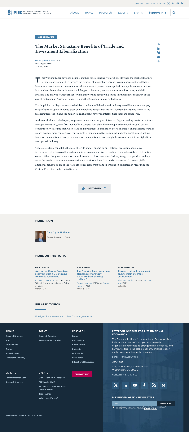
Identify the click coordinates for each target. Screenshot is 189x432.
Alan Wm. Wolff (126, 280)
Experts (11, 372)
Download (94, 188)
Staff (8, 340)
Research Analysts (14, 382)
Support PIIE (157, 12)
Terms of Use (24, 415)
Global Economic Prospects (52, 378)
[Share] (159, 61)
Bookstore (150, 3)
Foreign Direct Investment (49, 316)
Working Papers (46, 37)
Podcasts (76, 349)
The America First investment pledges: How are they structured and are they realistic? (94, 275)
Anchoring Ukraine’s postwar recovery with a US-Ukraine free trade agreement (51, 273)
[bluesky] (163, 385)
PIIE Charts (77, 358)
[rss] (154, 385)
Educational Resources (83, 362)
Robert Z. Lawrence (45, 280)
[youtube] (134, 385)
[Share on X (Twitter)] (159, 44)
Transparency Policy (15, 358)
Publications (78, 340)
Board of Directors (14, 336)
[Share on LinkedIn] (159, 48)
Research (78, 331)
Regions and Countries (50, 340)
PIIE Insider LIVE (47, 382)
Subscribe (161, 3)
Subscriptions (12, 353)
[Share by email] (159, 57)
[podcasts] (144, 385)
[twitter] (115, 385)
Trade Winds (45, 394)
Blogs (75, 336)
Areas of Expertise (47, 336)
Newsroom (139, 3)
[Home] (29, 12)
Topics (43, 331)
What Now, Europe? (48, 398)
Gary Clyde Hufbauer (45, 60)
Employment (12, 345)
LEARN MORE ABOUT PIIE (125, 357)
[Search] (173, 12)
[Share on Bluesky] (159, 52)
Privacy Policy (11, 415)
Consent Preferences (124, 375)
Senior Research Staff (16, 378)
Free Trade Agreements (79, 316)
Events (138, 12)
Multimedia (77, 353)
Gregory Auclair (85, 283)
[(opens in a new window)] (168, 3)
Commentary (78, 345)
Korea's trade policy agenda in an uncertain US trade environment (134, 273)
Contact (9, 349)
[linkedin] (125, 385)
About (10, 331)
